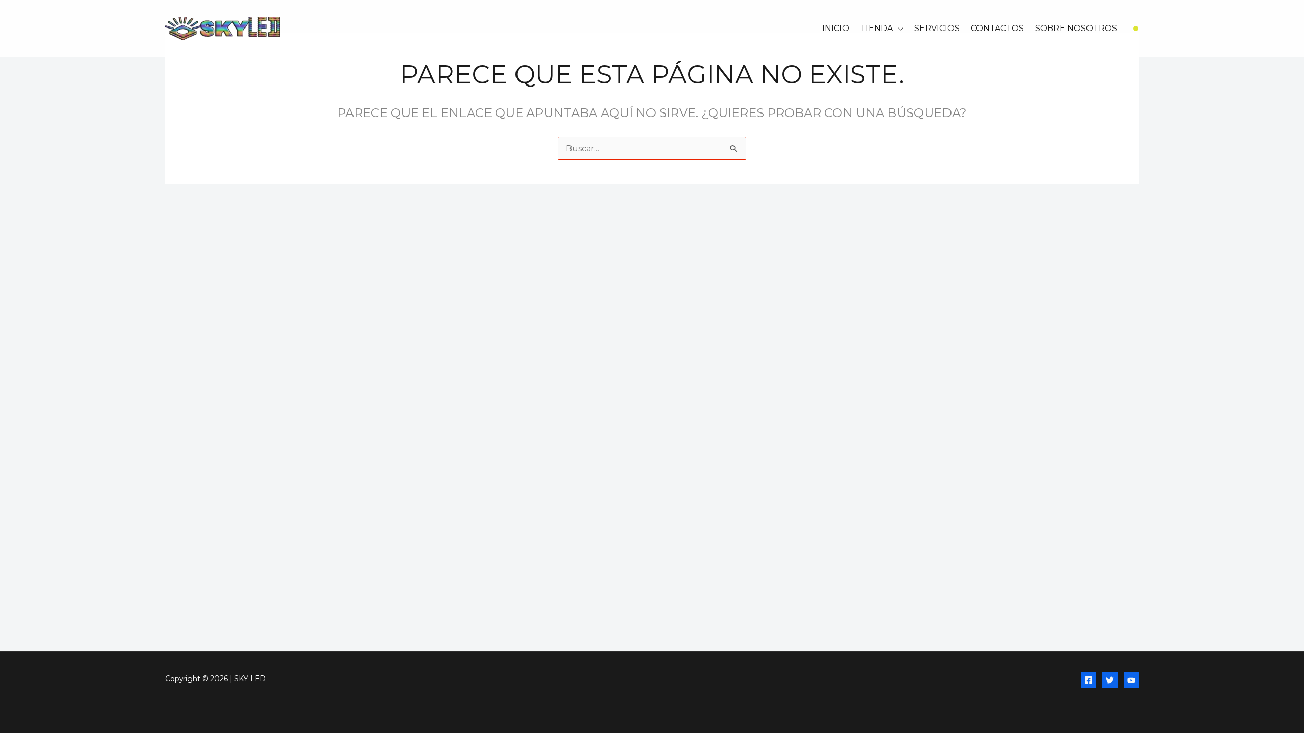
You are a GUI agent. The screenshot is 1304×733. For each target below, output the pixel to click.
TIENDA (876, 28)
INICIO (835, 28)
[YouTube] (1131, 680)
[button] (1136, 28)
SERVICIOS (937, 28)
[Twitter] (1110, 680)
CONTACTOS (997, 28)
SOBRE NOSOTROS (1076, 28)
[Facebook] (1088, 680)
